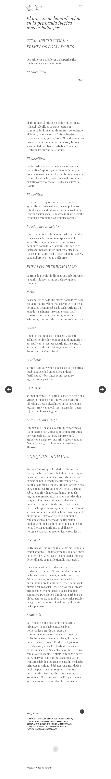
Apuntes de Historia (35, 8)
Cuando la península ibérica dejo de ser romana (49, 719)
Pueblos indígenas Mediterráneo (42, 729)
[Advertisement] (51, 99)
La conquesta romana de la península (52, 724)
